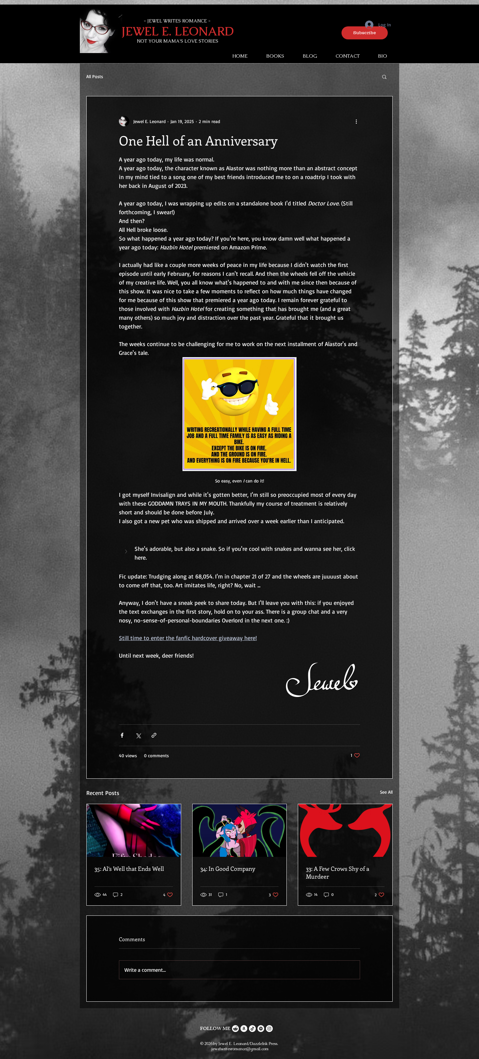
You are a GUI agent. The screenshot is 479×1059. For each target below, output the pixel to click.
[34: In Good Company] (240, 830)
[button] (364, 32)
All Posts (94, 76)
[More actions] (356, 121)
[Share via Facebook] (122, 735)
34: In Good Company (227, 868)
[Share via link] (154, 735)
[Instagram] (269, 1028)
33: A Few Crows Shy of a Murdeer (337, 872)
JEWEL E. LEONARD (178, 31)
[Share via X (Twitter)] (138, 735)
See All (386, 792)
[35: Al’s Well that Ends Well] (134, 830)
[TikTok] (252, 1028)
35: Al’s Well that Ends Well (129, 868)
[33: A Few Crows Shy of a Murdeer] (345, 830)
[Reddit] (235, 1028)
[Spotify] (260, 1028)
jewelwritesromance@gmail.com (240, 1049)
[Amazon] (243, 1028)
